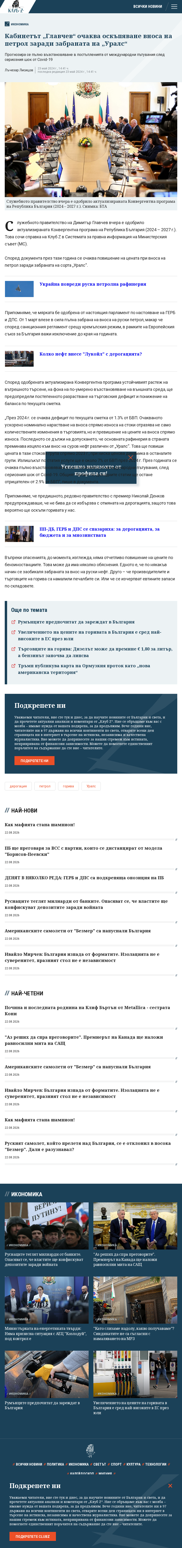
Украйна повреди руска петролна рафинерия (93, 284)
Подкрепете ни (34, 761)
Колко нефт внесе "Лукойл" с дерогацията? (91, 354)
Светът (99, 1464)
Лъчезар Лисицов (19, 70)
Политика (55, 1464)
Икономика (20, 24)
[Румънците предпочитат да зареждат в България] (47, 1374)
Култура (134, 1464)
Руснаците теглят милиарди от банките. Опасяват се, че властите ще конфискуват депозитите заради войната (44, 1259)
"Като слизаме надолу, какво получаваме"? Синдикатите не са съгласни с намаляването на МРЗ (133, 1333)
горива (68, 786)
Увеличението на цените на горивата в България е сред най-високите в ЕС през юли (131, 1408)
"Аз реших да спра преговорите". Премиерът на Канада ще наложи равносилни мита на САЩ (125, 1259)
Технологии (155, 1464)
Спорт (116, 1464)
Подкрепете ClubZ (33, 1537)
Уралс (91, 786)
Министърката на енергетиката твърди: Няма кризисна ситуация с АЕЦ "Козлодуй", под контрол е (45, 1333)
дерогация (18, 786)
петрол (44, 786)
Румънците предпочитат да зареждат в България (76, 622)
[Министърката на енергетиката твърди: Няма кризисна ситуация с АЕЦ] (47, 1300)
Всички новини (147, 6)
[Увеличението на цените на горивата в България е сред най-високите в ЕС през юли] (135, 1374)
